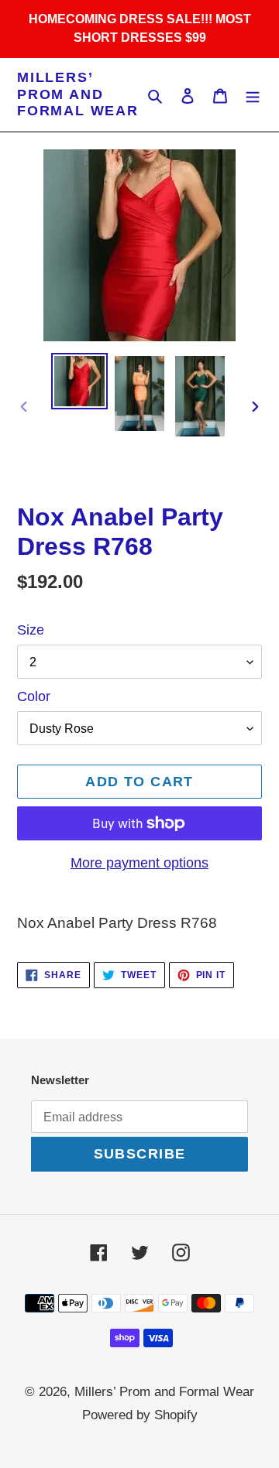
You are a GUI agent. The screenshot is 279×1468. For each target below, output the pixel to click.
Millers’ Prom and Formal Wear (78, 94)
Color (33, 696)
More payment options (139, 863)
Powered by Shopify (140, 1415)
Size (30, 630)
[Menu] (252, 94)
